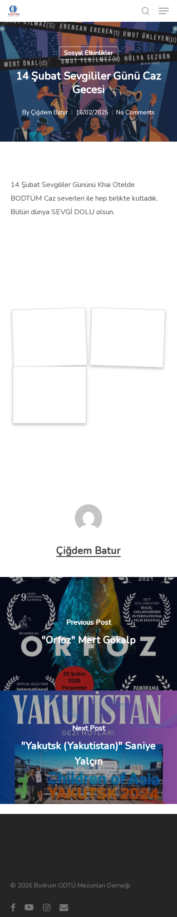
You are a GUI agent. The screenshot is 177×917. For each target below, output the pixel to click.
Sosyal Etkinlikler (88, 53)
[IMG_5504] (49, 395)
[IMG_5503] (127, 337)
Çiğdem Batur (49, 112)
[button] (164, 10)
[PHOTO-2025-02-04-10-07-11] (49, 337)
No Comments (135, 112)
